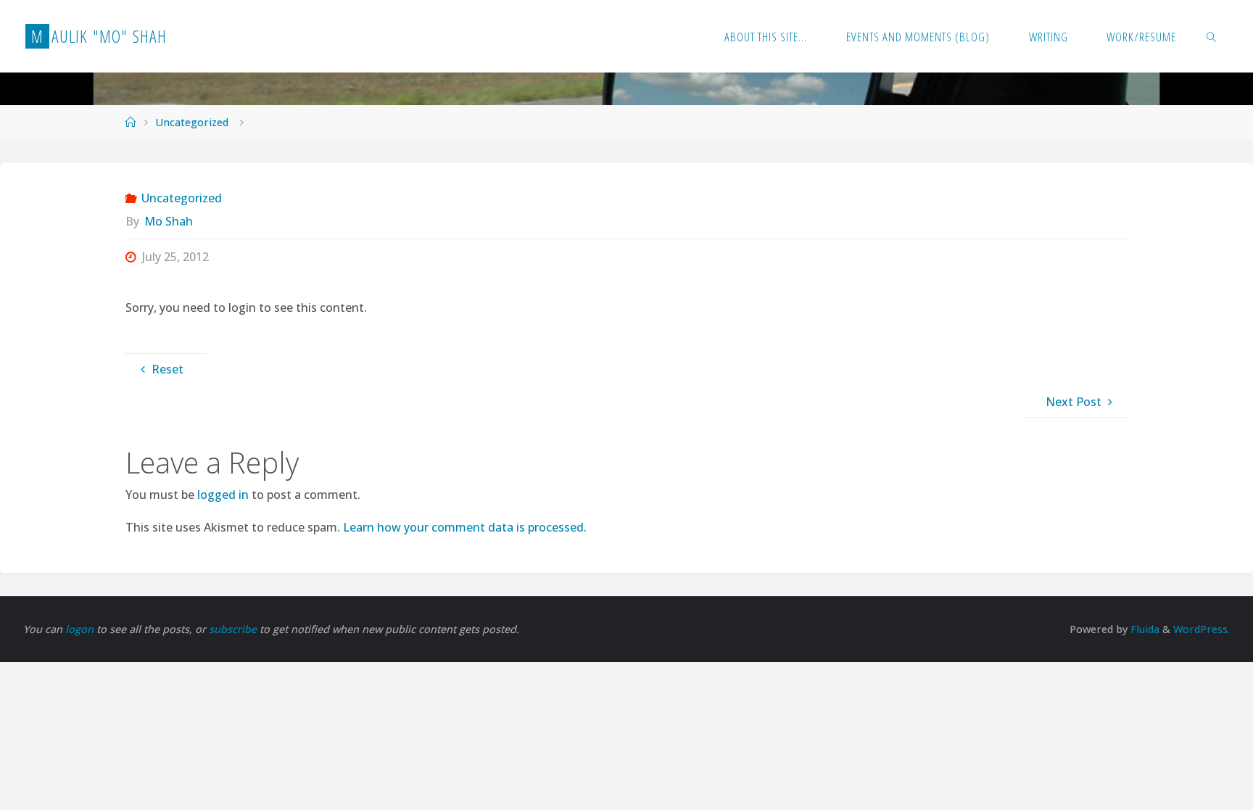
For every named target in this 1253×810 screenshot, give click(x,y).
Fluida (1143, 629)
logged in (223, 495)
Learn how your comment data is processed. (465, 527)
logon (80, 629)
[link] (1212, 36)
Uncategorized (191, 122)
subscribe (234, 629)
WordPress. (1201, 629)
